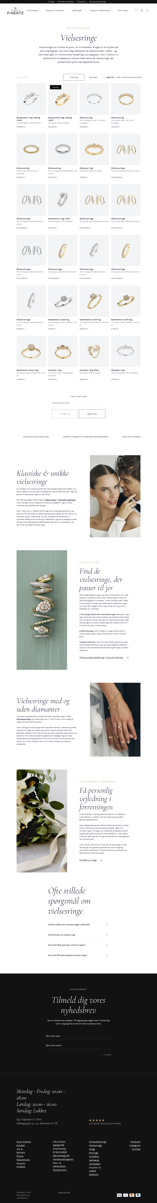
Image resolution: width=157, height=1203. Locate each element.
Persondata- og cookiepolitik (23, 1196)
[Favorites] (136, 10)
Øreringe (93, 1153)
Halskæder (94, 1164)
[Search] (147, 10)
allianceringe (50, 500)
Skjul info (110, 77)
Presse (20, 1156)
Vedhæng (94, 1160)
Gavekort (93, 1174)
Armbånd (94, 1156)
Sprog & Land (64, 1192)
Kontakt (21, 1145)
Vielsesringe (95, 1145)
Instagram (134, 1145)
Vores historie (24, 1141)
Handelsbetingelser (63, 1159)
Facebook (135, 1141)
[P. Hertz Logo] (15, 10)
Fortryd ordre (60, 1170)
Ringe (92, 1149)
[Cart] (142, 10)
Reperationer (23, 1159)
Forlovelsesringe (97, 1141)
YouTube (136, 1149)
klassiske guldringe (67, 500)
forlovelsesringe (24, 719)
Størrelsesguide (61, 1155)
